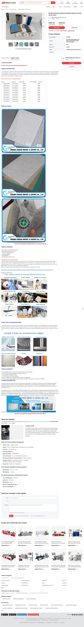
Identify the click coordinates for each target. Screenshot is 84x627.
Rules (82, 6)
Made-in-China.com (36, 620)
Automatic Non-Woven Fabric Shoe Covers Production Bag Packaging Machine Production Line (58, 567)
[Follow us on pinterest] (80, 614)
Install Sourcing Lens (34, 614)
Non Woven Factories (33, 605)
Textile (6, 9)
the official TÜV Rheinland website (39, 421)
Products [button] (22, 2)
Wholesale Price (50, 618)
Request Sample (71, 30)
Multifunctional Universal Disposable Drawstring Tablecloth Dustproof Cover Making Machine (58, 543)
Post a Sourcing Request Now (38, 515)
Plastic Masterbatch (26, 580)
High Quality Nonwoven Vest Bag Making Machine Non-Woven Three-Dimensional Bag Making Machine (42, 567)
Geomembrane (25, 583)
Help (60, 6)
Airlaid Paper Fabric (6, 598)
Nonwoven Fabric (14, 469)
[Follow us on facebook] (72, 614)
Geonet (43, 583)
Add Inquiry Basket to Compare (24, 48)
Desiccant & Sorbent (5, 580)
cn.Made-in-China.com (54, 620)
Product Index (64, 618)
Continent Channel (57, 618)
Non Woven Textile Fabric (7, 608)
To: (8, 501)
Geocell (63, 580)
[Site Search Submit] (53, 2)
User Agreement (49, 622)
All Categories (6, 6)
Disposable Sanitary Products (48, 585)
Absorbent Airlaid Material (18, 598)
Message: (7, 505)
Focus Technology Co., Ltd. (33, 622)
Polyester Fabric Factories (20, 605)
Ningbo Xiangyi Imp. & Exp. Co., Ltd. (59, 17)
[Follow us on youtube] (78, 614)
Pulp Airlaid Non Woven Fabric (24, 9)
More (2, 587)
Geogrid (3, 583)
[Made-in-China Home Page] (8, 2)
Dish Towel (64, 585)
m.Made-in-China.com (45, 620)
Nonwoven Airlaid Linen (31, 598)
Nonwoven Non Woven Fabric (57, 605)
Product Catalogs (19, 577)
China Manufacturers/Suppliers (31, 618)
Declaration (56, 622)
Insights (69, 618)
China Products (22, 618)
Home (2, 9)
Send (11, 515)
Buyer (54, 6)
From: (7, 498)
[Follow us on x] (74, 614)
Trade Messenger (22, 614)
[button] (49, 2)
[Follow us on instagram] (76, 614)
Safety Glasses (25, 585)
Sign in (81, 3)
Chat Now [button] (75, 27)
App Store (4, 614)
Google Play (13, 614)
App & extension (67, 6)
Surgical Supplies (4, 585)
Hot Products (15, 618)
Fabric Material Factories (7, 605)
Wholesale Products (42, 618)
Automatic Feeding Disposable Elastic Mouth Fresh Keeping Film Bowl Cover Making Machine (24, 543)
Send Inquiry (57, 27)
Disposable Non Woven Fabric (36, 608)
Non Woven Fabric (13, 9)
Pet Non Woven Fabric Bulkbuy (51, 608)
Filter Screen (44, 580)
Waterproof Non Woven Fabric (21, 608)
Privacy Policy (62, 622)
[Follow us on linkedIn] (82, 614)
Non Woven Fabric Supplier (71, 605)
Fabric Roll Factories (44, 605)
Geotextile (64, 583)
